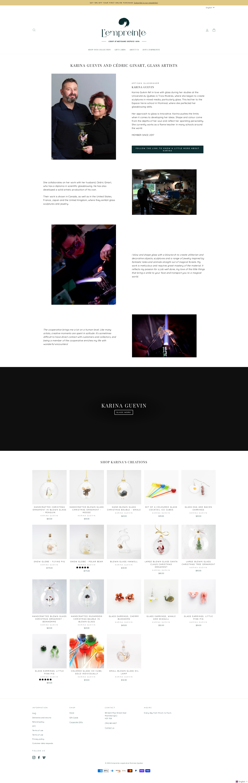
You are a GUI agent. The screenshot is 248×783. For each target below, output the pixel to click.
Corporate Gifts (76, 722)
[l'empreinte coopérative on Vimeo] (43, 757)
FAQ (34, 713)
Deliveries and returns (41, 717)
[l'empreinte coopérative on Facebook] (38, 757)
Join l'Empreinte (151, 49)
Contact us (109, 728)
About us (134, 49)
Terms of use (37, 730)
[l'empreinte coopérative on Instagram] (33, 757)
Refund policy (38, 722)
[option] (124, 2)
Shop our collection (99, 49)
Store (71, 713)
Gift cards (120, 49)
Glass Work (124, 412)
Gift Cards (73, 717)
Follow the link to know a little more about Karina (168, 149)
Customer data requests (42, 743)
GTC (34, 726)
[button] (82, 567)
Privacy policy (38, 739)
